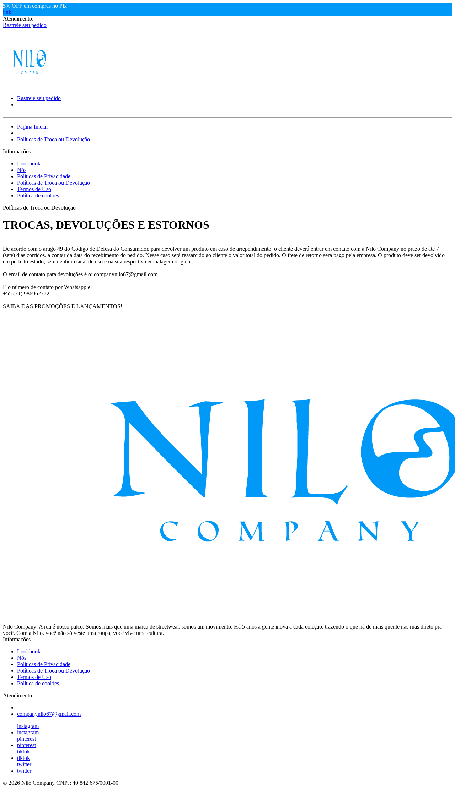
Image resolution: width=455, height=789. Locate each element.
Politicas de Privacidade (43, 176)
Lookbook (29, 163)
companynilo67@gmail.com (49, 714)
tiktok (23, 752)
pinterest (26, 739)
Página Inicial (32, 127)
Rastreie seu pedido (25, 25)
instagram (28, 726)
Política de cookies (38, 195)
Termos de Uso (34, 189)
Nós (21, 170)
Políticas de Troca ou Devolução (53, 139)
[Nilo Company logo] (29, 86)
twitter (24, 764)
